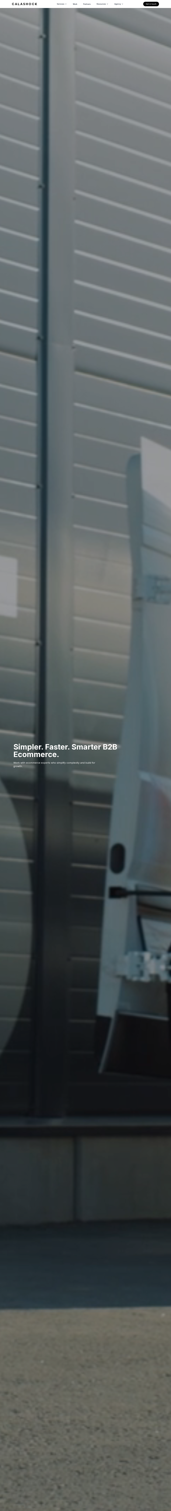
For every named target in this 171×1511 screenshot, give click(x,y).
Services (60, 4)
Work (75, 4)
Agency (117, 4)
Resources (101, 4)
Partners (87, 4)
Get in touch (151, 4)
